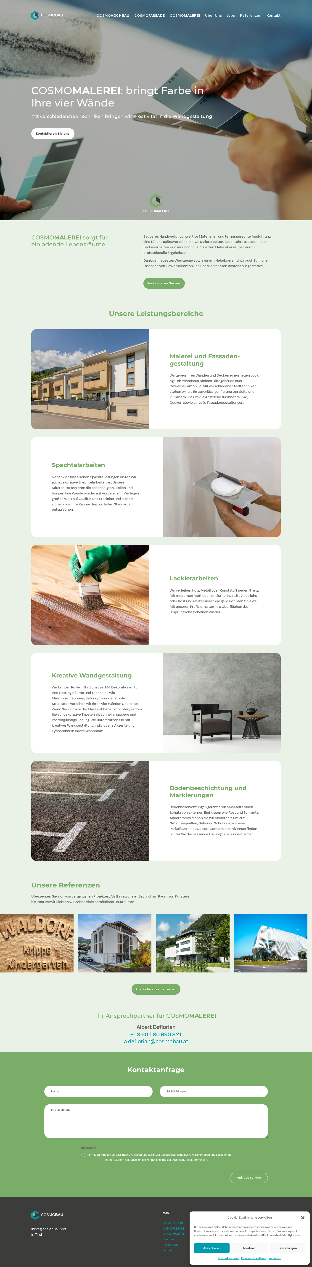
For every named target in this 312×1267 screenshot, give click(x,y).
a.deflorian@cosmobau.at (156, 1041)
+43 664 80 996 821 (156, 1034)
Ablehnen (249, 1248)
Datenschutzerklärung (253, 1258)
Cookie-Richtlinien (228, 1258)
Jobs (231, 15)
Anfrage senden (249, 1178)
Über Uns (213, 15)
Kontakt (274, 15)
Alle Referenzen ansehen (156, 989)
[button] (303, 1217)
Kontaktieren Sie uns (53, 133)
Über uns (168, 1239)
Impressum (275, 1258)
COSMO (113, 15)
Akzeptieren (212, 1248)
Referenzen (251, 15)
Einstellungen (287, 1248)
